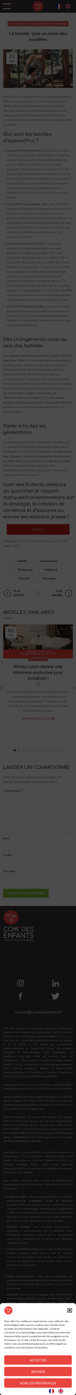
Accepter (38, 1360)
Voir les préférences (38, 1383)
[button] (70, 1310)
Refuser (38, 1371)
